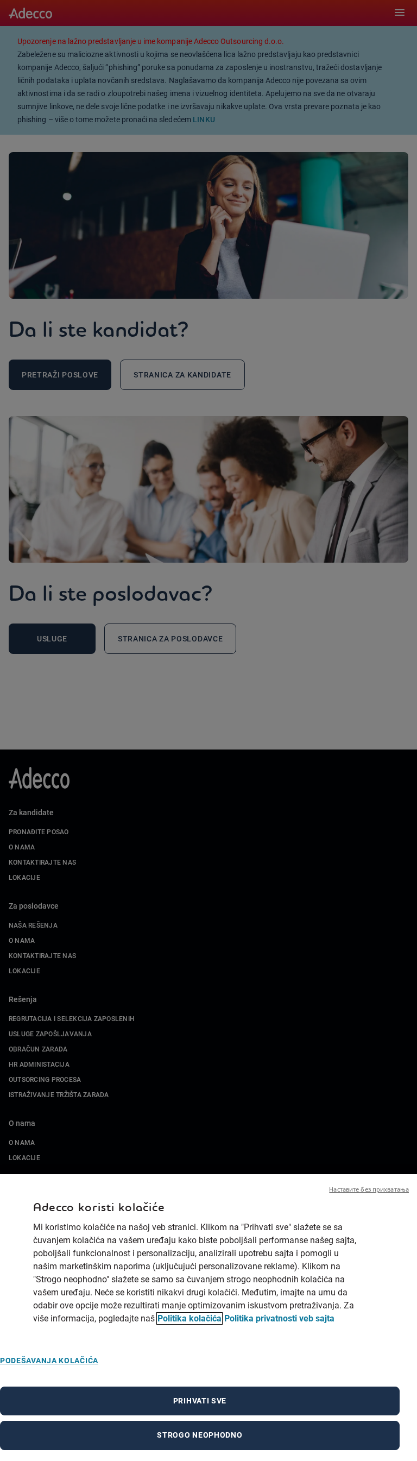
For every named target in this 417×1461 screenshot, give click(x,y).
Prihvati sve (199, 1400)
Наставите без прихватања (369, 1189)
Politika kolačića (189, 1318)
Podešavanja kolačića (49, 1360)
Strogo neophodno (199, 1435)
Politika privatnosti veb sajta (279, 1318)
